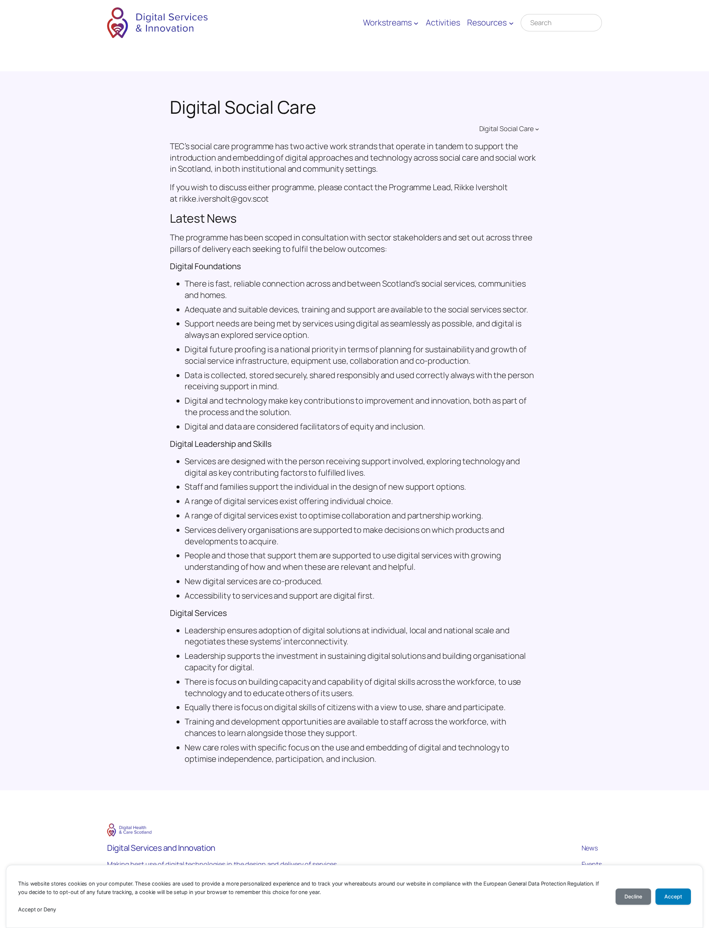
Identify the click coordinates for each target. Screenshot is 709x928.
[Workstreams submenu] (416, 22)
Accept (673, 896)
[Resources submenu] (511, 22)
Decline (633, 896)
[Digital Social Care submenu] (537, 129)
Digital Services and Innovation (161, 847)
